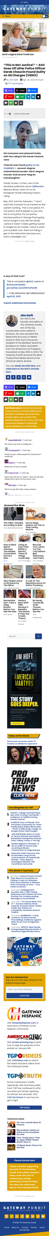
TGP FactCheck (15, 1097)
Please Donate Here (24, 1160)
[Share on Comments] (6, 102)
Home (6, 1227)
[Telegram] (33, 1216)
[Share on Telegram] (28, 96)
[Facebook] (22, 1216)
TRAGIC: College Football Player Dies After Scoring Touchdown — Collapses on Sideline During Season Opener (25, 816)
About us (15, 1227)
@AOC (30, 281)
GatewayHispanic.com (24, 1022)
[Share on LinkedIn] (33, 96)
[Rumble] (27, 1216)
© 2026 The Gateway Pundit (24, 1222)
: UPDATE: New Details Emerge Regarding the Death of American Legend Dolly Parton (26, 929)
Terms (42, 1227)
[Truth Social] (6, 1216)
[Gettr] (12, 1216)
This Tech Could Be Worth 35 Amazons (29, 1123)
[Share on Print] (21, 102)
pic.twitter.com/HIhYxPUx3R (22, 287)
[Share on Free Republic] (38, 96)
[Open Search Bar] (37, 16)
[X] (17, 1216)
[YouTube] (43, 1216)
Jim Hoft (26, 315)
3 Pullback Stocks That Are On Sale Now (29, 1146)
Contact (25, 1227)
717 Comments (15, 83)
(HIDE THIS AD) (29, 21)
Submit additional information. (20, 303)
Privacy (34, 1227)
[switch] (45, 16)
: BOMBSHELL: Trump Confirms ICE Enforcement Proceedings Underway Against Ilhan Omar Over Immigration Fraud (26, 919)
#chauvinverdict (16, 284)
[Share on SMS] (11, 102)
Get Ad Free (24, 1230)
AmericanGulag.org (22, 1042)
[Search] (38, 636)
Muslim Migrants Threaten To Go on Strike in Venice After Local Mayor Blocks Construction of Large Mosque (25, 847)
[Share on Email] (16, 102)
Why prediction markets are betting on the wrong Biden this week (28, 1132)
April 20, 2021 (14, 296)
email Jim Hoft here (25, 365)
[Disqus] (24, 465)
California (36, 186)
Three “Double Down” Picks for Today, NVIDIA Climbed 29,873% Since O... (28, 1140)
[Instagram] (38, 1216)
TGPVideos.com (20, 1060)
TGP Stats (24, 1107)
